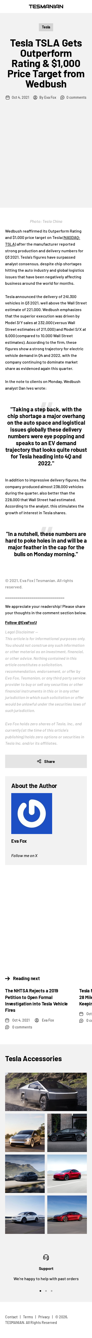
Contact (11, 1317)
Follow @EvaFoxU (21, 622)
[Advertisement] (46, 159)
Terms (28, 1317)
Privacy (44, 1317)
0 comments (76, 97)
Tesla (46, 27)
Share (49, 761)
